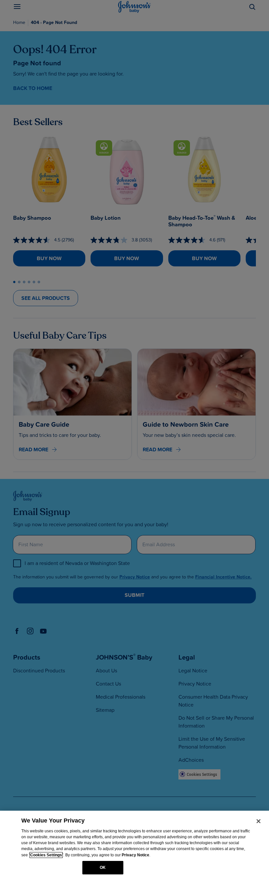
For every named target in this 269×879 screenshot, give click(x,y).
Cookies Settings (46, 855)
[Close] (258, 821)
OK (103, 867)
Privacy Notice (135, 855)
